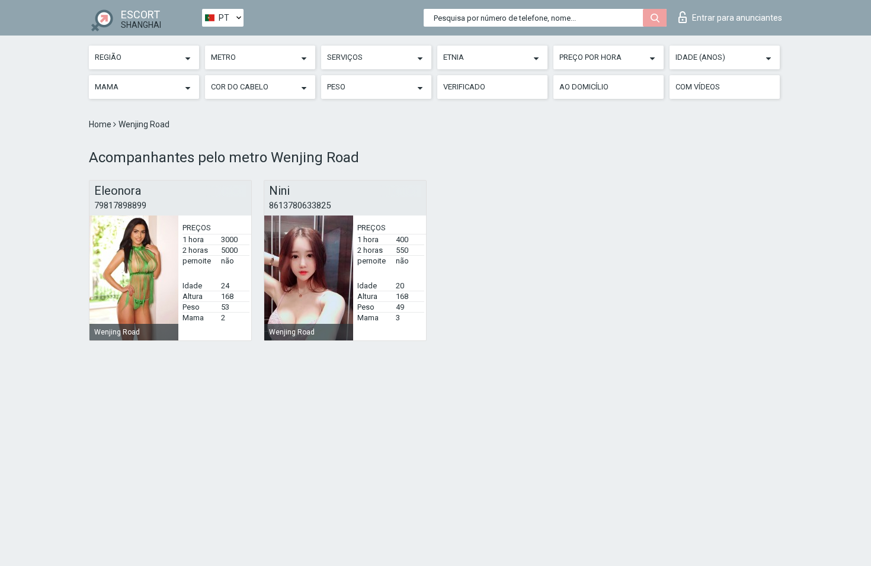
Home (101, 124)
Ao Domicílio (584, 86)
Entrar (737, 17)
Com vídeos (697, 86)
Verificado (464, 86)
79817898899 (120, 205)
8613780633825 (300, 205)
